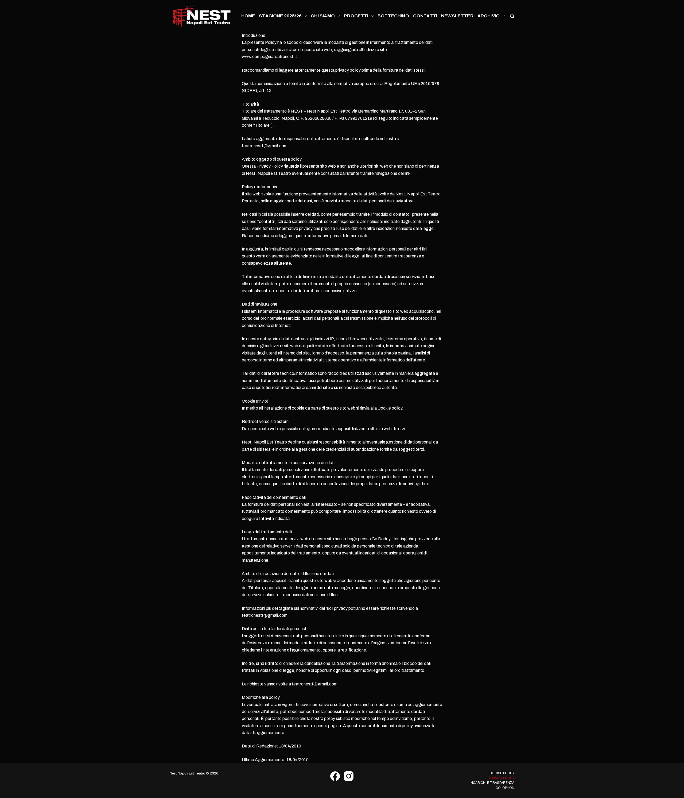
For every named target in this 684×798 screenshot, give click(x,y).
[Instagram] (348, 776)
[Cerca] (512, 16)
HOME (248, 15)
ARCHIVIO (488, 15)
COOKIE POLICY (501, 773)
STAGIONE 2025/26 (280, 15)
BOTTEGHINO (393, 15)
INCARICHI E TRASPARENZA (492, 783)
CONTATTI (425, 15)
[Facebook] (335, 776)
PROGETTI (356, 15)
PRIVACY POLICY (501, 778)
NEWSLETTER (457, 15)
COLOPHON (505, 788)
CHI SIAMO (323, 15)
